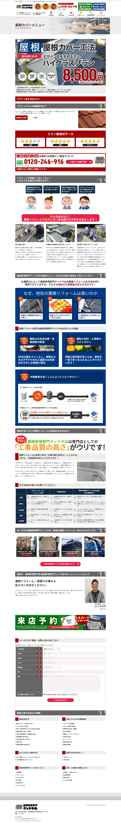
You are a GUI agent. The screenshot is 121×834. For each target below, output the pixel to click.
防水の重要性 (67, 731)
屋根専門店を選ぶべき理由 (23, 731)
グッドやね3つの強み (22, 726)
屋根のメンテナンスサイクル (71, 734)
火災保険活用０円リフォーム (24, 760)
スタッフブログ (20, 785)
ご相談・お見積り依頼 (78, 162)
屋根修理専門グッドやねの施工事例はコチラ (59, 564)
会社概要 (18, 772)
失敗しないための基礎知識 (40, 13)
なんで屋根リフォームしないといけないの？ (28, 757)
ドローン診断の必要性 (69, 726)
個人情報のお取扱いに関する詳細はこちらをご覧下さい (62, 694)
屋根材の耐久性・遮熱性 (70, 729)
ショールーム (101, 15)
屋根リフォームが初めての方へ (25, 723)
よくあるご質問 (67, 780)
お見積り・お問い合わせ (70, 772)
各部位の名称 (67, 737)
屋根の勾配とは (67, 742)
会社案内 (51, 15)
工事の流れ (61, 15)
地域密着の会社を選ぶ (22, 737)
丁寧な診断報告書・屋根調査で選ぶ (26, 734)
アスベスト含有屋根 (68, 723)
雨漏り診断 (66, 777)
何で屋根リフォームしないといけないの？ (25, 13)
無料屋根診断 (91, 15)
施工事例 (71, 15)
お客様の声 (19, 783)
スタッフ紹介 (20, 777)
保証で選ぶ (19, 742)
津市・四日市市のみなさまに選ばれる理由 (28, 729)
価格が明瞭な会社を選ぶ (23, 744)
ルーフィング (67, 739)
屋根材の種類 (67, 744)
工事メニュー (81, 15)
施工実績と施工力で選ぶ (23, 739)
